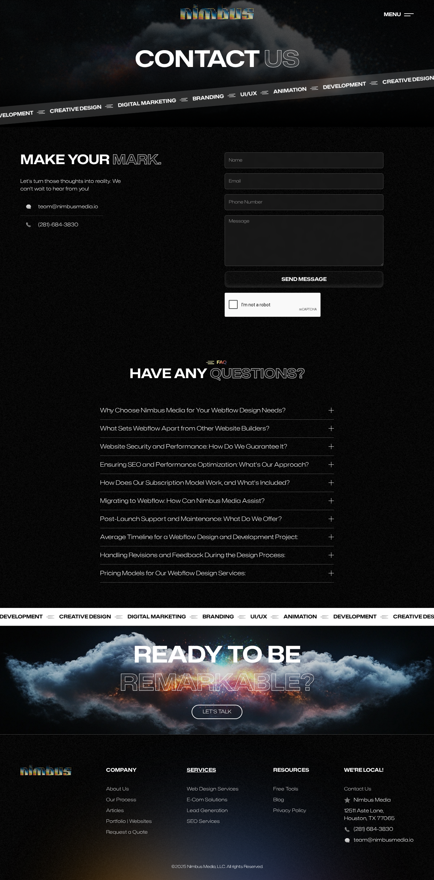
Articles (115, 810)
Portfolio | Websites (129, 821)
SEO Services (203, 821)
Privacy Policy (289, 810)
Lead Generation (207, 810)
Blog (278, 799)
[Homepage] (217, 12)
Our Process (121, 799)
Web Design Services (213, 789)
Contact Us (357, 789)
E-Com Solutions (207, 799)
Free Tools (285, 789)
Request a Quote (127, 832)
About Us (117, 789)
